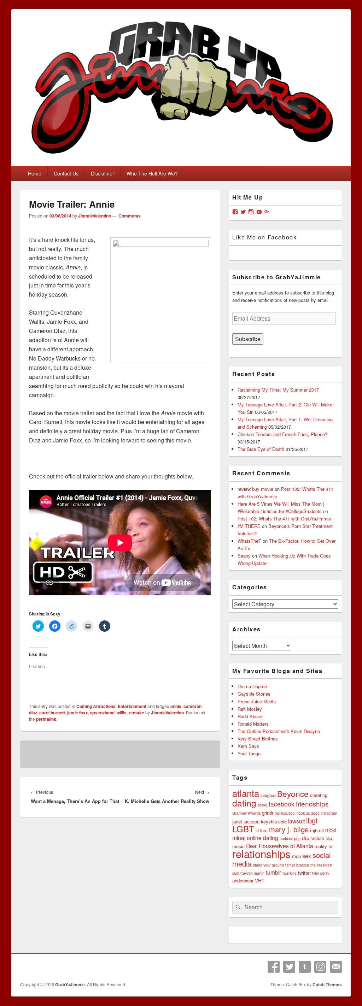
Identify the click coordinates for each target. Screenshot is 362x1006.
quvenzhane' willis (108, 712)
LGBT (243, 829)
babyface (268, 795)
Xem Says (248, 746)
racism (317, 838)
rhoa (296, 856)
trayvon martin (252, 873)
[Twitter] (289, 967)
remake (136, 712)
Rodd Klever (250, 716)
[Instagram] (320, 967)
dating (244, 803)
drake (262, 805)
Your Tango (249, 753)
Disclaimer (102, 173)
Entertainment (132, 706)
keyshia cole (274, 821)
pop (297, 838)
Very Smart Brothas (258, 738)
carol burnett (52, 712)
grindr (267, 812)
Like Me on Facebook (264, 237)
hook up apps (308, 813)
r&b (305, 838)
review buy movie (255, 489)
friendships (312, 803)
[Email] (336, 967)
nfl (321, 830)
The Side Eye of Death (261, 449)
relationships (261, 853)
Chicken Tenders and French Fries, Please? (282, 434)
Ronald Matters (253, 723)
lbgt (312, 820)
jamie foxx (77, 712)
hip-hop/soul (285, 813)
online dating (262, 837)
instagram (329, 813)
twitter (304, 872)
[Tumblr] (305, 967)
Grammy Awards (246, 813)
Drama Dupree (252, 686)
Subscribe (248, 339)
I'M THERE (249, 526)
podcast (286, 838)
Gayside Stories (254, 693)
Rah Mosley (250, 709)
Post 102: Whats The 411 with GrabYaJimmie (284, 518)
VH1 (259, 880)
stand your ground (268, 865)
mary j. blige (289, 829)
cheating (318, 795)
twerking (289, 873)
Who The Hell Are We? (152, 173)
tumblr (273, 872)
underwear (242, 880)
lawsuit (296, 821)
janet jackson (245, 821)
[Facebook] (274, 967)
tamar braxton (297, 865)
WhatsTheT (249, 540)
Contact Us (66, 173)
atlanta (245, 792)
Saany (244, 555)
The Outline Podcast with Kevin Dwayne (279, 731)
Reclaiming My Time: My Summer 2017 (278, 389)
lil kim (262, 830)
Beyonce (293, 793)
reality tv (323, 846)
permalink (46, 719)
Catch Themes (327, 984)
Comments (129, 216)
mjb (313, 830)
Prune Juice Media (257, 701)
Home (34, 173)
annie (175, 706)
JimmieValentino (94, 216)
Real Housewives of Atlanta (279, 846)
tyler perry (320, 873)
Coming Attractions (96, 706)
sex (306, 855)
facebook (281, 803)
